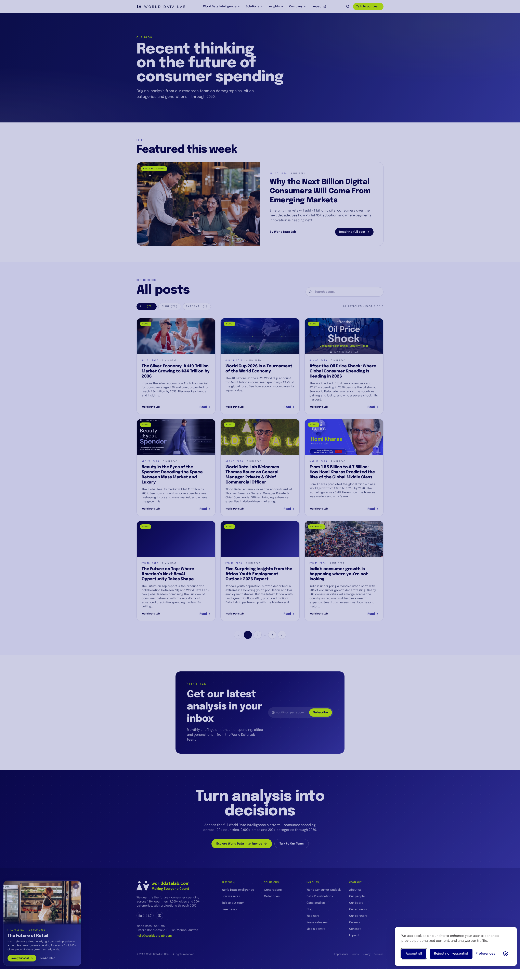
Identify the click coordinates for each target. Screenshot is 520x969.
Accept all (414, 953)
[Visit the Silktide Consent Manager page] (505, 954)
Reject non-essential (451, 953)
